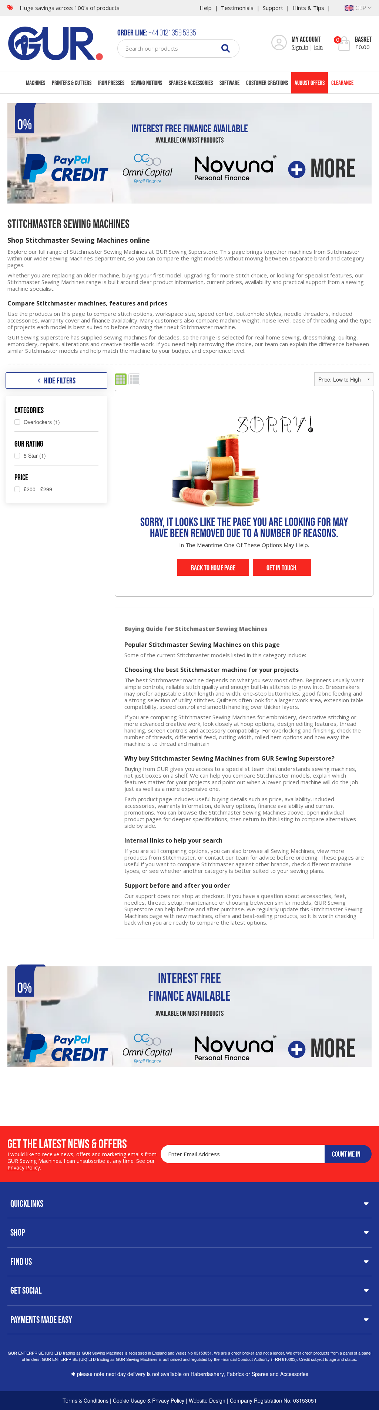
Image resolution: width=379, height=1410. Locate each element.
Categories (29, 410)
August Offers (310, 82)
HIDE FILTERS (60, 380)
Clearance (342, 82)
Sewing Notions (146, 82)
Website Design (207, 1400)
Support (273, 7)
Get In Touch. (282, 568)
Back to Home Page (213, 568)
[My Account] (279, 43)
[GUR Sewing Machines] (55, 42)
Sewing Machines (71, 258)
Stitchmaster (343, 251)
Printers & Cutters (71, 82)
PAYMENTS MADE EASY (41, 1319)
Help (205, 7)
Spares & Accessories (191, 82)
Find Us (21, 1261)
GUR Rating (28, 443)
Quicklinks (26, 1203)
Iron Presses (111, 82)
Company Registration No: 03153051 (273, 1400)
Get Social (26, 1290)
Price (21, 477)
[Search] (225, 48)
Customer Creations (267, 82)
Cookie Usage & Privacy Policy (148, 1400)
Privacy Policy (23, 1167)
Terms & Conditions (85, 1400)
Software (229, 82)
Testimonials (237, 7)
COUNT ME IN (346, 1154)
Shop (17, 1232)
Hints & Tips (308, 7)
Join (318, 47)
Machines (35, 82)
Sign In (300, 47)
